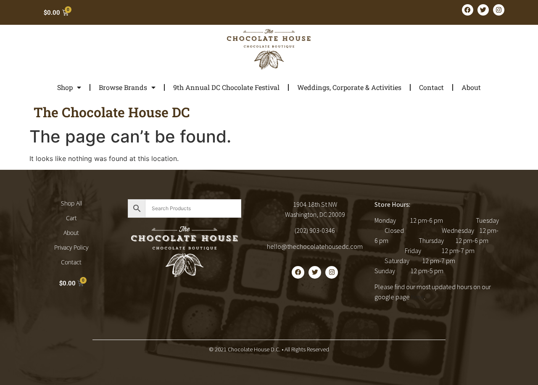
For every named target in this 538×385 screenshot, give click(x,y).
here (417, 297)
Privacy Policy (71, 247)
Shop (65, 87)
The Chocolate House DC (112, 112)
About (471, 87)
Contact (431, 87)
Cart (71, 218)
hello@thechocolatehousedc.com (315, 246)
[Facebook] (467, 10)
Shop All (71, 203)
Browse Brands (123, 87)
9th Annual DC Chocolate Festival (226, 87)
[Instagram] (498, 10)
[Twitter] (483, 10)
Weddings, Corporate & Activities (349, 87)
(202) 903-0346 (315, 230)
